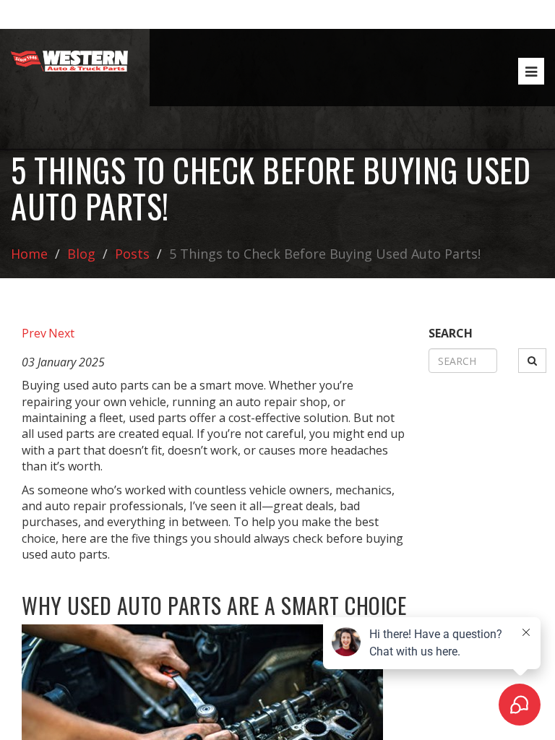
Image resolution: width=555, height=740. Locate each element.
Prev (34, 333)
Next (61, 333)
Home (29, 253)
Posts (132, 253)
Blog (81, 253)
